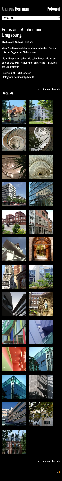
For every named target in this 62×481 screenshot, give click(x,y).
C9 (57, 472)
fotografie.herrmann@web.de (18, 77)
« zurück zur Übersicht (49, 89)
